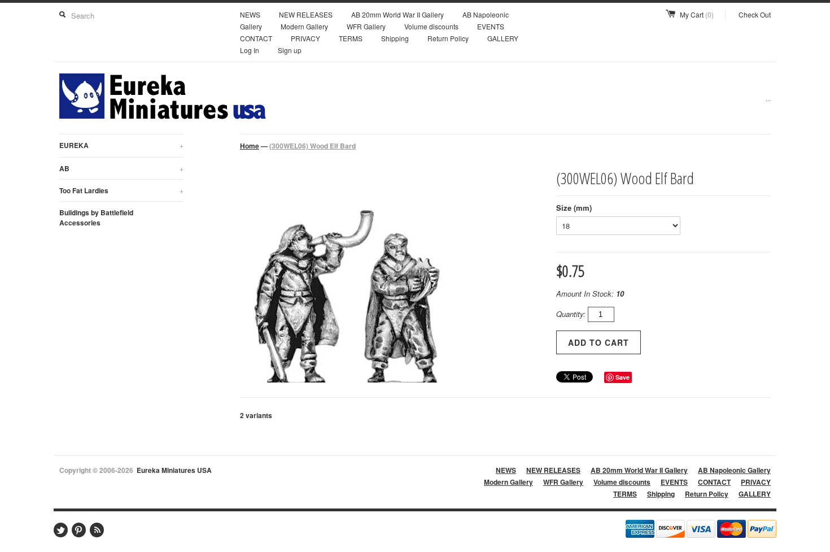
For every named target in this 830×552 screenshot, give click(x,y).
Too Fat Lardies (121, 190)
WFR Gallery (366, 26)
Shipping (395, 38)
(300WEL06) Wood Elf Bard (312, 146)
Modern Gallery (304, 26)
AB (121, 168)
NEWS (250, 14)
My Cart (697, 14)
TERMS (350, 38)
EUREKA (121, 145)
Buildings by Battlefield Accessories (96, 217)
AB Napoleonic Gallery (734, 470)
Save (622, 377)
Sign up (290, 50)
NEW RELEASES (306, 14)
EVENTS (490, 26)
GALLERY (502, 38)
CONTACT (256, 38)
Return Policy (448, 38)
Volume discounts (431, 26)
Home (249, 146)
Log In (249, 50)
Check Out (755, 14)
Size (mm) (574, 207)
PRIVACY (305, 38)
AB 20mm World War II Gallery (397, 14)
